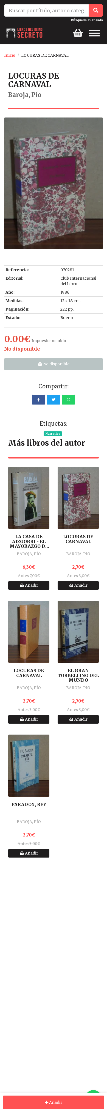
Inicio (9, 55)
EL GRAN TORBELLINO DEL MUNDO (78, 675)
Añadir (31, 585)
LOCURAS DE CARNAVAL (78, 539)
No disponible (55, 364)
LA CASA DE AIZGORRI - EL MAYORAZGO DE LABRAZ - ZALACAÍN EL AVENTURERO (29, 541)
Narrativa (53, 433)
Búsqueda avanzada (87, 20)
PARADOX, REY (29, 804)
